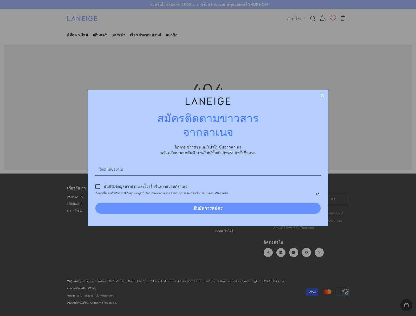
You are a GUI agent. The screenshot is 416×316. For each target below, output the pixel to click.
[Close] (322, 95)
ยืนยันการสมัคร (208, 208)
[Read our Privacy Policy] (318, 194)
